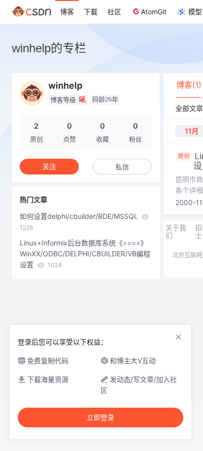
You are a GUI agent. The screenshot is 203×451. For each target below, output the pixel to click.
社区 (114, 11)
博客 (67, 11)
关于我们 (176, 232)
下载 (91, 11)
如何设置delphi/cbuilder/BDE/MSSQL (80, 221)
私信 (122, 167)
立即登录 (100, 417)
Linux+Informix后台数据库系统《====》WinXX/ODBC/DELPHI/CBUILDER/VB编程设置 (85, 254)
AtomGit (154, 11)
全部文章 (189, 108)
